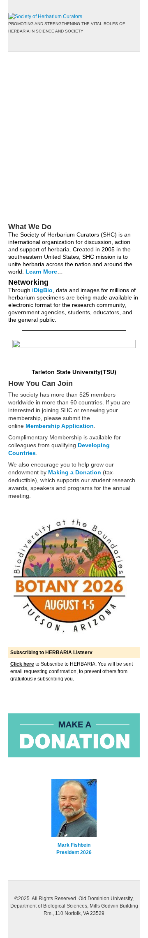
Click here (22, 664)
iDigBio (42, 290)
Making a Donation (74, 472)
